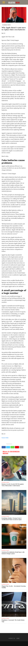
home (18, 638)
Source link (5, 438)
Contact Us (12, 638)
